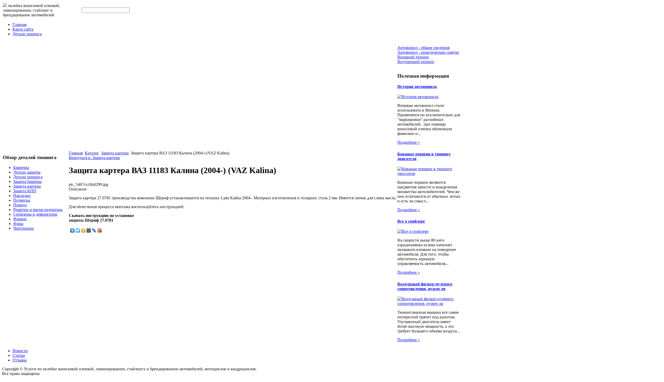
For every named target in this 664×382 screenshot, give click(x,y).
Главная (19, 24)
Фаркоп (20, 219)
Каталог (92, 153)
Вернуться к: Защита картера (94, 157)
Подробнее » (408, 142)
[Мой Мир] (89, 230)
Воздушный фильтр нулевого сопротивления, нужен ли (424, 286)
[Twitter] (78, 230)
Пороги (20, 205)
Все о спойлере (411, 221)
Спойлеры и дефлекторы (35, 214)
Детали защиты (26, 172)
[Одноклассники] (83, 230)
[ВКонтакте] (72, 230)
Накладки (22, 195)
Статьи (18, 355)
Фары (18, 223)
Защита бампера (27, 181)
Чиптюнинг (23, 228)
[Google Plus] (99, 230)
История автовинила (417, 86)
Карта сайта (22, 29)
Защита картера (27, 186)
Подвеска (21, 200)
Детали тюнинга (27, 34)
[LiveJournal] (94, 230)
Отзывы (19, 360)
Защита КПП (24, 191)
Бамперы (21, 167)
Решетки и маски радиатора (38, 209)
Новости (20, 351)
